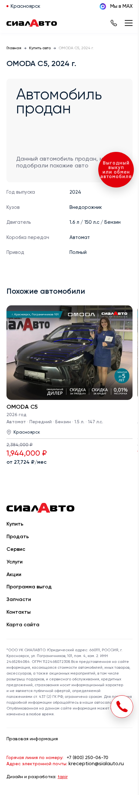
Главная (13, 48)
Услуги (14, 562)
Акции (13, 574)
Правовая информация (32, 739)
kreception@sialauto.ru (96, 764)
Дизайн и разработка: (37, 777)
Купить (14, 524)
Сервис (15, 549)
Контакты (18, 612)
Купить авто (40, 48)
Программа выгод (29, 587)
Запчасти (18, 599)
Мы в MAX (121, 6)
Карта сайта (22, 625)
